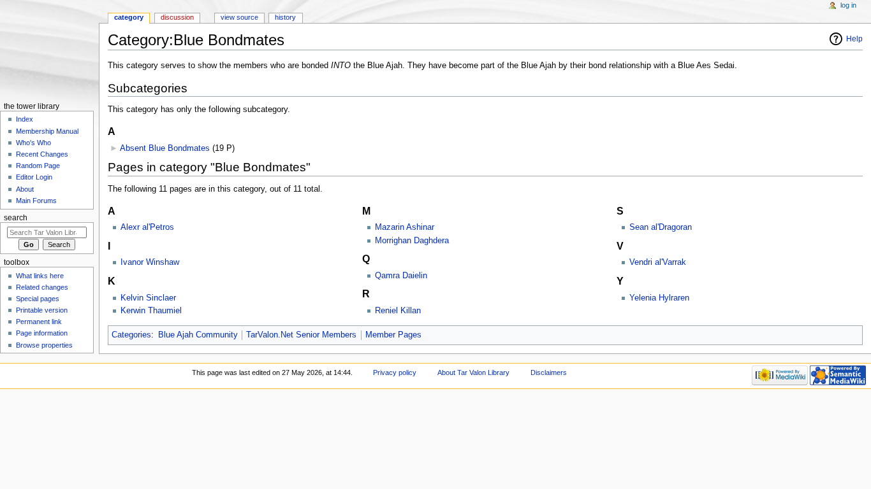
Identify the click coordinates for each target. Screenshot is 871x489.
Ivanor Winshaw (150, 262)
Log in (848, 5)
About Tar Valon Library (473, 372)
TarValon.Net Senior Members (301, 334)
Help (854, 38)
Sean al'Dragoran (660, 227)
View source (239, 17)
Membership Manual (47, 131)
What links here (40, 276)
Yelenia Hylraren (659, 298)
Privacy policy (394, 372)
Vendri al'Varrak (657, 262)
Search (15, 218)
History (285, 17)
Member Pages (393, 334)
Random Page (38, 165)
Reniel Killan (398, 310)
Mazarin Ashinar (404, 227)
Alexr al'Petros (147, 227)
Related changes (42, 287)
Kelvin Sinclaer (148, 298)
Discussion (177, 17)
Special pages (37, 298)
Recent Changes (42, 154)
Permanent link (39, 321)
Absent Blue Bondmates (165, 148)
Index (24, 119)
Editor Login (34, 177)
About (25, 189)
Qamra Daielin (401, 275)
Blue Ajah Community (198, 334)
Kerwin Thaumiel (151, 310)
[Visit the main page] (49, 49)
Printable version (42, 310)
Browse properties (44, 345)
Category (128, 17)
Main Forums (36, 200)
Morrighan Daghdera (412, 240)
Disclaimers (549, 372)
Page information (42, 333)
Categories (131, 334)
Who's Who (33, 142)
